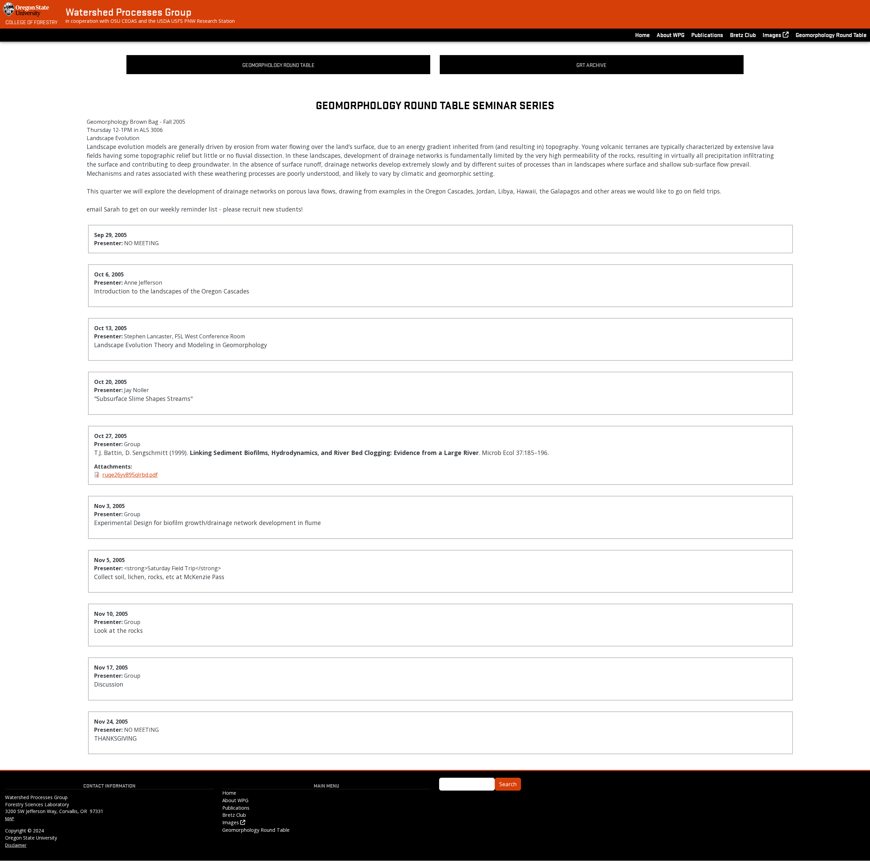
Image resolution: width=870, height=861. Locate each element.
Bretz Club (743, 34)
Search (508, 784)
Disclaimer (16, 845)
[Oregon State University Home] (27, 9)
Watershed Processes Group (128, 11)
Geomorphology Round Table (831, 34)
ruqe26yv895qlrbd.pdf (130, 474)
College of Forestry (31, 22)
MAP (9, 818)
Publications (707, 34)
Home (642, 34)
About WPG (670, 34)
